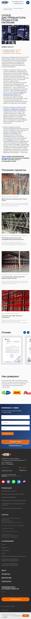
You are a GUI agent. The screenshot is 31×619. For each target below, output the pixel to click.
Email (3, 592)
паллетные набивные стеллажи (14, 109)
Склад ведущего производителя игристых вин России (13, 277)
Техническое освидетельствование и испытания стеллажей (10, 535)
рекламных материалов (10, 560)
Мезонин (10, 140)
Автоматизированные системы (13, 494)
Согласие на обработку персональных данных (9, 564)
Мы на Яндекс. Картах (8, 606)
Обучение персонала (9, 531)
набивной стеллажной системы (15, 92)
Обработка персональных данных (13, 556)
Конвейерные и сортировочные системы (13, 504)
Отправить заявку (15, 441)
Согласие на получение (9, 559)
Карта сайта (4, 610)
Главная (5, 8)
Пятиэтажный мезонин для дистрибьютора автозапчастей (13, 238)
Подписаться (15, 599)
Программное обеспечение (12, 508)
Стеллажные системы (9, 491)
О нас (4, 544)
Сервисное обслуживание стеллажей (11, 518)
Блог (4, 570)
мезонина (13, 132)
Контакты (6, 581)
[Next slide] (27, 33)
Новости (5, 547)
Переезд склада (7, 528)
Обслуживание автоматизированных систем (11, 521)
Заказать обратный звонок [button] (8, 475)
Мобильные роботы (9, 497)
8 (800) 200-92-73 (19, 3)
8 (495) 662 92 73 (18, 1)
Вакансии (6, 578)
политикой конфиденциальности (18, 444)
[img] (4, 2)
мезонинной (6, 158)
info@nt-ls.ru (23, 470)
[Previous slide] (4, 33)
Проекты (10, 8)
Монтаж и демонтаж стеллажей (13, 525)
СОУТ (3, 553)
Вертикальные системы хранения (14, 500)
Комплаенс (6, 550)
